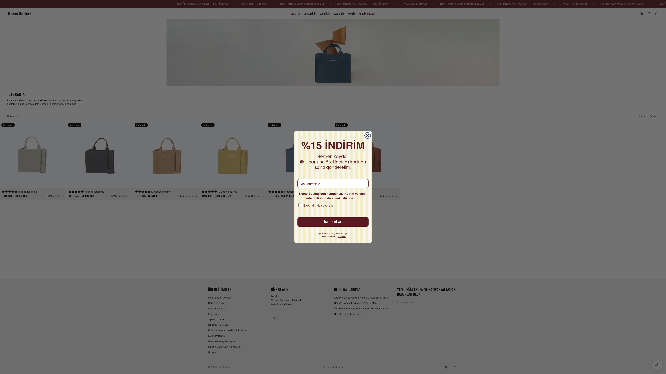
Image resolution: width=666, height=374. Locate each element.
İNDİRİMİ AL (333, 222)
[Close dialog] (368, 135)
